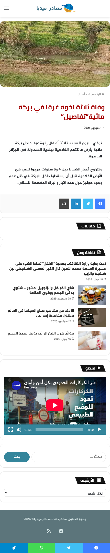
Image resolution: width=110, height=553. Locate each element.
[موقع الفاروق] (55, 8)
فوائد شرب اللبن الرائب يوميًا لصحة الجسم (41, 333)
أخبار (81, 94)
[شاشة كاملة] (10, 429)
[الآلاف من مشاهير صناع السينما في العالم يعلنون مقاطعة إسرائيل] (92, 317)
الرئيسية (95, 94)
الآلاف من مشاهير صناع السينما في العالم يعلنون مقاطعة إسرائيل (41, 313)
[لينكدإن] (76, 204)
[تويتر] (88, 204)
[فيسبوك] (100, 204)
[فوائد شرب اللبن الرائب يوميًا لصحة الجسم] (92, 340)
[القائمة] (6, 10)
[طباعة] (64, 204)
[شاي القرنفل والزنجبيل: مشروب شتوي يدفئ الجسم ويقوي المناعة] (92, 295)
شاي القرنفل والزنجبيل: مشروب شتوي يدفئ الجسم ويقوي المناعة (43, 290)
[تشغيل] (99, 429)
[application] (55, 406)
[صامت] (18, 429)
